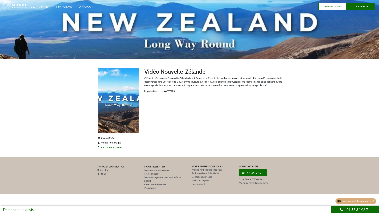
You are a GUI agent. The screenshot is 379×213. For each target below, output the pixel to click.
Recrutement (198, 183)
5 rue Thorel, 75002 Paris (252, 179)
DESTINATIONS (39, 6)
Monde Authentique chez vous (207, 169)
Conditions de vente (202, 176)
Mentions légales (200, 180)
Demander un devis (332, 6)
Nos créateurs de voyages (157, 170)
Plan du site (150, 187)
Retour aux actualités (111, 147)
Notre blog (102, 170)
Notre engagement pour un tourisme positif (162, 179)
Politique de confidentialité (205, 173)
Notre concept (151, 173)
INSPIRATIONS (64, 6)
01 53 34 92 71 (360, 6)
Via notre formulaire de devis (253, 182)
